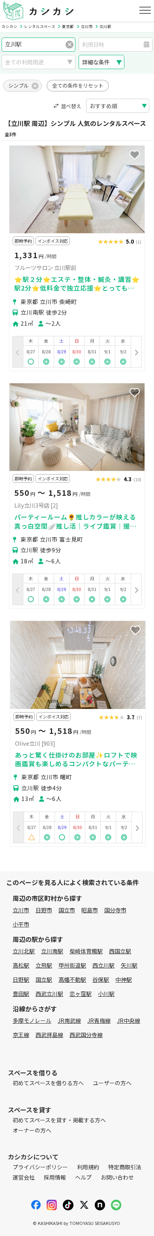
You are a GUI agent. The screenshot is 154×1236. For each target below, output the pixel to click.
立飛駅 (44, 965)
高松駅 (21, 965)
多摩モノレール (32, 1020)
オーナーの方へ (32, 1130)
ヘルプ (83, 1177)
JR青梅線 (99, 1020)
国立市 (66, 910)
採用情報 (55, 1177)
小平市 (21, 924)
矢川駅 (129, 965)
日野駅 (21, 979)
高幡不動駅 (72, 979)
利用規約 (88, 1167)
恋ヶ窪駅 (80, 994)
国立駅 (44, 979)
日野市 (44, 910)
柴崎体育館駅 (86, 951)
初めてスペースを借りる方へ (48, 1083)
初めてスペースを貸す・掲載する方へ (59, 1120)
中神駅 (123, 979)
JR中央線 (128, 1020)
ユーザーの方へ (112, 1083)
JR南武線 (69, 1020)
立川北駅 (24, 951)
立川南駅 (52, 951)
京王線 (21, 1035)
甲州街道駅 (72, 965)
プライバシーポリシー (40, 1167)
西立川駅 (103, 965)
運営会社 (24, 1177)
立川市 (21, 910)
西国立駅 (120, 951)
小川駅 (106, 994)
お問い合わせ (117, 1177)
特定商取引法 (124, 1167)
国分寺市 (115, 910)
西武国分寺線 (86, 1035)
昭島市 (89, 910)
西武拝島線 (49, 1035)
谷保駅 (100, 979)
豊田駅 (21, 994)
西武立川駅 (49, 994)
